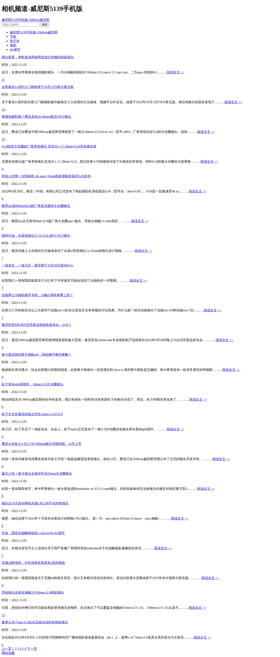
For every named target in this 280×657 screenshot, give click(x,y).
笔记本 (15, 41)
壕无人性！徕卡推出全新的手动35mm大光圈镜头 (37, 473)
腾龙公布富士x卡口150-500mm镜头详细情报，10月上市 (41, 444)
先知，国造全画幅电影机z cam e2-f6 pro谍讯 (33, 533)
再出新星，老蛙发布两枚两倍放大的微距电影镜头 (38, 57)
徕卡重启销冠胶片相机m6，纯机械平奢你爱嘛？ (36, 354)
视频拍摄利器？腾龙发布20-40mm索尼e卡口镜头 (36, 116)
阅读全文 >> (175, 72)
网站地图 (8, 653)
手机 (13, 36)
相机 (13, 45)
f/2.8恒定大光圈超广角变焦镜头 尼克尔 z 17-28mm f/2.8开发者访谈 (49, 146)
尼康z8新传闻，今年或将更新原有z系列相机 (33, 562)
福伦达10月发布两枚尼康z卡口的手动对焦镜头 (35, 503)
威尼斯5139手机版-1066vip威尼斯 (25, 20)
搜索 (44, 24)
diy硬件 (15, 49)
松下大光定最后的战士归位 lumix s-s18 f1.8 (32, 414)
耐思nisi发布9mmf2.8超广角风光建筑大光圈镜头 (36, 206)
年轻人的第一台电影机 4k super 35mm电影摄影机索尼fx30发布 (46, 176)
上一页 (6, 648)
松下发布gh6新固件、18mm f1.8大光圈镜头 (32, 384)
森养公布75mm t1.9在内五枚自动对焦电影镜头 (35, 622)
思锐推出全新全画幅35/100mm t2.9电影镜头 (33, 592)
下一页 (32, 648)
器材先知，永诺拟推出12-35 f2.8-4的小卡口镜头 (36, 235)
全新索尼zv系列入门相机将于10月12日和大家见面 (38, 87)
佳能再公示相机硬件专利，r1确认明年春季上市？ (37, 295)
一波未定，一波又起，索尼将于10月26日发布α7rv (37, 265)
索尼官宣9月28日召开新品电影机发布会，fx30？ (37, 325)
